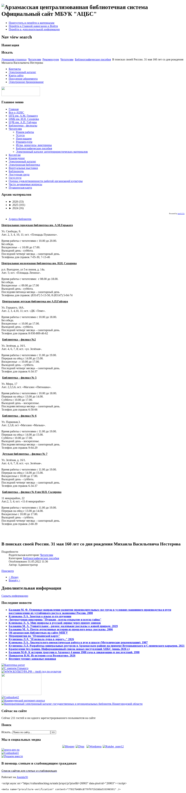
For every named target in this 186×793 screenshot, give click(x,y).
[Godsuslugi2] (10, 697)
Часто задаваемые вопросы (25, 184)
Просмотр (7, 570)
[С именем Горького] (14, 668)
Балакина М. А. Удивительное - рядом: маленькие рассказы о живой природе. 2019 (63, 626)
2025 (13, 204)
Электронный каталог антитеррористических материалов (52, 151)
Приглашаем (24, 138)
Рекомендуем (51, 59)
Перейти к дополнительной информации (34, 29)
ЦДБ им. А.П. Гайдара (23, 122)
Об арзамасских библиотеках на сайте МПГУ (38, 632)
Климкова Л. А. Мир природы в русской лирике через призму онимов (55, 622)
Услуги (20, 135)
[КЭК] (72, 703)
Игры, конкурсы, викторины (34, 145)
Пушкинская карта (20, 187)
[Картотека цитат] (13, 664)
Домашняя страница (14, 59)
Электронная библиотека (24, 164)
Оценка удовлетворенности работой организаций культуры (46, 181)
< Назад (13, 577)
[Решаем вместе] (12, 756)
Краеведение (17, 158)
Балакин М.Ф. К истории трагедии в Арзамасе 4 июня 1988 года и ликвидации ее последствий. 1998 (74, 652)
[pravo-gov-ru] (10, 749)
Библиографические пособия (93, 59)
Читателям (34, 59)
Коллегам (15, 154)
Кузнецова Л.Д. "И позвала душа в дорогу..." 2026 (41, 639)
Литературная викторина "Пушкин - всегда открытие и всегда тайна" (55, 619)
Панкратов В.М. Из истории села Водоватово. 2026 (42, 655)
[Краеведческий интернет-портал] (23, 700)
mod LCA (181, 214)
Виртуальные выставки (23, 168)
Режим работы (25, 132)
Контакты (15, 68)
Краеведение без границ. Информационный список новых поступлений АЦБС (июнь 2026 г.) (69, 649)
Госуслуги (15, 177)
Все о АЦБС (16, 112)
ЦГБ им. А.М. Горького (23, 115)
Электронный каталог (22, 72)
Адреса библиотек (20, 219)
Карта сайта (16, 75)
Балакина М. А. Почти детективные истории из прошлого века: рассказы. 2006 (61, 629)
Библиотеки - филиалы (23, 125)
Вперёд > (14, 580)
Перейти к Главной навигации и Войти (33, 26)
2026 (13, 201)
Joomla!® (22, 777)
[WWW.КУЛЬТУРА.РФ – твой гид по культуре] (31, 671)
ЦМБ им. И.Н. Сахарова (24, 119)
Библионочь (16, 171)
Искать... (6, 732)
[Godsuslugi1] (10, 753)
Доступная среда (19, 174)
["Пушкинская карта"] (21, 694)
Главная (14, 109)
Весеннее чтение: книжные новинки (32, 658)
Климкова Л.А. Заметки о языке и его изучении (40, 616)
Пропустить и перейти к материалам (31, 22)
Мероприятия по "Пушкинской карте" (34, 635)
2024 (13, 208)
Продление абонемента (23, 78)
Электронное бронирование (26, 81)
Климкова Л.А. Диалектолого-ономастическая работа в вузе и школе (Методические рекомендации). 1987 (78, 642)
